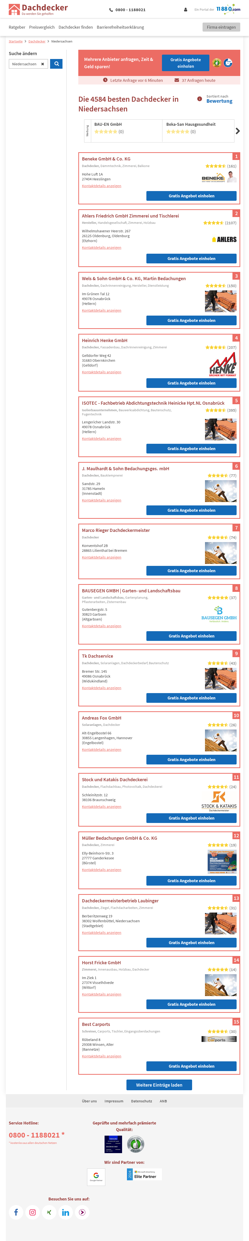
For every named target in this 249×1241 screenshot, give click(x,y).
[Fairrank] (82, 1212)
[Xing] (49, 1212)
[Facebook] (16, 1212)
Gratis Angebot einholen (191, 196)
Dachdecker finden (76, 27)
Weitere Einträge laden (159, 1085)
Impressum (114, 1100)
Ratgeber (17, 27)
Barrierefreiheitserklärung (120, 27)
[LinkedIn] (65, 1212)
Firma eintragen (221, 27)
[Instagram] (32, 1212)
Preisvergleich (42, 27)
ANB (163, 1100)
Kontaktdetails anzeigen (101, 185)
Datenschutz (141, 1100)
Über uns (89, 1100)
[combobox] (28, 64)
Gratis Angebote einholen (191, 258)
